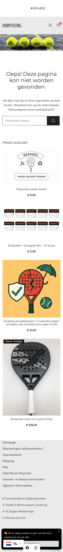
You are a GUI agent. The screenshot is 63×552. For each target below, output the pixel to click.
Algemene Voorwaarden (17, 485)
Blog (5, 467)
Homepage (9, 442)
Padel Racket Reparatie (17, 473)
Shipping (8, 461)
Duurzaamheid (12, 454)
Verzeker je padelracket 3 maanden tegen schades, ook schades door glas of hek (31, 323)
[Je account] (50, 25)
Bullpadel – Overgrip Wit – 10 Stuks (31, 245)
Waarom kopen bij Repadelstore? (23, 448)
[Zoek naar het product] (53, 120)
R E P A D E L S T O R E (38, 8)
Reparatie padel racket (31, 189)
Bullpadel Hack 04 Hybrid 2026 (31, 419)
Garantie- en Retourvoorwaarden (23, 479)
